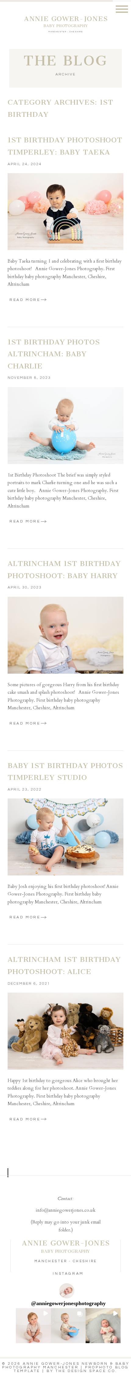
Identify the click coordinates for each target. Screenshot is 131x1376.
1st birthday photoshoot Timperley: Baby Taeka (65, 146)
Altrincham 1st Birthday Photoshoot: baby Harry (64, 569)
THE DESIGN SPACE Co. (86, 1371)
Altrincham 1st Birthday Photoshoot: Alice (64, 965)
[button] (33, 1325)
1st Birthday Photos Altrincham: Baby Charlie (54, 354)
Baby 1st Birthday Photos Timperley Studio (65, 771)
